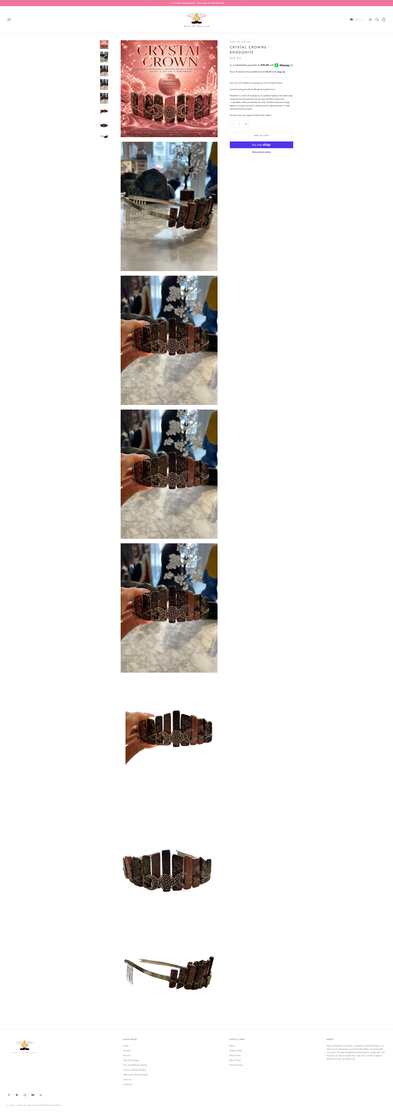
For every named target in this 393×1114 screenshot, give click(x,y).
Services (126, 1055)
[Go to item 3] (104, 70)
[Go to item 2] (104, 57)
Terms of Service (236, 1064)
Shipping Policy (235, 1050)
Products (126, 1050)
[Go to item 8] (104, 136)
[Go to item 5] (104, 98)
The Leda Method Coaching (135, 1064)
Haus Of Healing (240, 42)
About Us (127, 1079)
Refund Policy (235, 1060)
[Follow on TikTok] (40, 1094)
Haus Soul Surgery (131, 1060)
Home (125, 1045)
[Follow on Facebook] (8, 1094)
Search (232, 1045)
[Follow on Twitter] (16, 1094)
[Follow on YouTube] (32, 1094)
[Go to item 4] (104, 84)
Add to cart (261, 135)
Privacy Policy (235, 1055)
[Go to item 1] (104, 44)
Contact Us (127, 1084)
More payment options (261, 151)
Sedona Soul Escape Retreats (135, 1074)
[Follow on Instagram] (24, 1094)
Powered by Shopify (50, 1105)
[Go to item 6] (104, 111)
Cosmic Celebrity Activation (134, 1069)
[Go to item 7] (104, 125)
